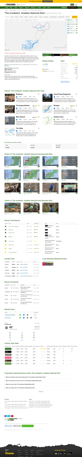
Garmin (32, 454)
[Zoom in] (66, 26)
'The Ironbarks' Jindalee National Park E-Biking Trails (15, 404)
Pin (12, 416)
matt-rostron (7, 273)
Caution (34, 106)
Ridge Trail (11, 229)
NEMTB (15, 418)
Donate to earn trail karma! (28, 425)
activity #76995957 (24, 264)
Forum (39, 454)
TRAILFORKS (11, 418)
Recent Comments (11, 282)
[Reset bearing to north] (66, 29)
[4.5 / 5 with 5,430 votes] (75, 64)
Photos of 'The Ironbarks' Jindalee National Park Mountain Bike (28, 154)
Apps (44, 7)
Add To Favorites (18, 425)
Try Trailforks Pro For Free (47, 1)
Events (39, 7)
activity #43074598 (24, 273)
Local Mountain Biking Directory (54, 259)
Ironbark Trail (11, 241)
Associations (39, 450)
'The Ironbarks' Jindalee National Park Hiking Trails (15, 406)
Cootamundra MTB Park (10, 315)
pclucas (57, 226)
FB (5, 416)
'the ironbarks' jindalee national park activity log (13, 423)
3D (65, 45)
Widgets (27, 454)
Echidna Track (58, 117)
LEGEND (5, 44)
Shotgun (57, 105)
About (19, 450)
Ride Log (33, 7)
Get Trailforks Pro (73, 7)
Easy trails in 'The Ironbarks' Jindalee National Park (39, 402)
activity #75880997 (24, 267)
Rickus (57, 245)
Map (11, 7)
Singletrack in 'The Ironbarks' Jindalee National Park (39, 407)
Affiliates (37, 452)
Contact (19, 454)
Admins (5, 419)
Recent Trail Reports (12, 220)
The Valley (19, 128)
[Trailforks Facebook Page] (6, 450)
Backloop (19, 94)
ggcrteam (7, 264)
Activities (44, 53)
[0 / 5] (43, 352)
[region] (35, 35)
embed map (24, 423)
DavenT (6, 267)
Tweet (9, 416)
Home (6, 7)
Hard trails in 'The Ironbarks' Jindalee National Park (39, 401)
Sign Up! (32, 450)
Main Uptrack (20, 117)
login (76, 4)
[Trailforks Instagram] (7, 450)
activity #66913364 (24, 270)
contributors (20, 418)
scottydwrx (7, 270)
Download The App (60, 450)
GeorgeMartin (59, 241)
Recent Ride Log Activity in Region (12, 142)
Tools (32, 452)
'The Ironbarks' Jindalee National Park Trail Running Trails (16, 407)
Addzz (7, 418)
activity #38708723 (24, 276)
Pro (26, 450)
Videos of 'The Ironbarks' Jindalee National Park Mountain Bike (28, 200)
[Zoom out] (66, 27)
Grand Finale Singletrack (62, 94)
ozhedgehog (7, 291)
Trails (15, 7)
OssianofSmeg (8, 276)
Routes (21, 7)
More (49, 7)
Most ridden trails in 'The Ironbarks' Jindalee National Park (41, 405)
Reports (27, 7)
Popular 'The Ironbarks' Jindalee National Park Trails (24, 91)
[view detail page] (76, 20)
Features (20, 452)
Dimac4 (6, 295)
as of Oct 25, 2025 (50, 71)
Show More (41, 391)
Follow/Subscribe (65, 81)
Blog (26, 452)
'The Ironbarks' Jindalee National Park (59, 47)
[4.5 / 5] (43, 349)
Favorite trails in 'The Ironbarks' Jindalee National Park (40, 404)
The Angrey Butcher (23, 105)
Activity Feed (9, 259)
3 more (31, 276)
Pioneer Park (7, 317)
